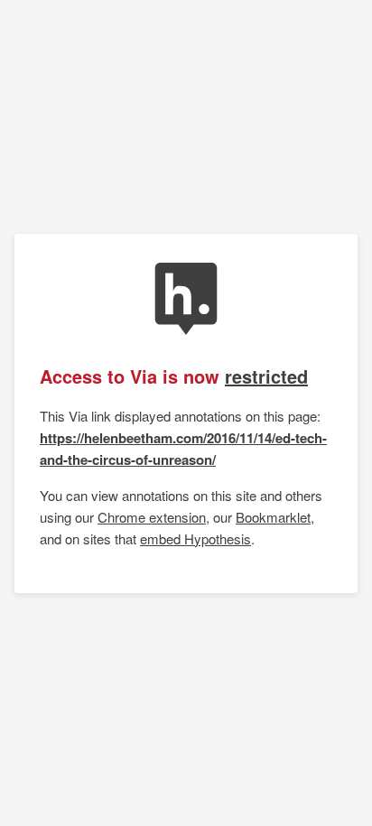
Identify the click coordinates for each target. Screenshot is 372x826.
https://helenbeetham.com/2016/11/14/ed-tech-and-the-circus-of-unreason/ (183, 448)
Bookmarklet (273, 516)
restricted (266, 376)
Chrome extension (152, 516)
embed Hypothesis (195, 538)
